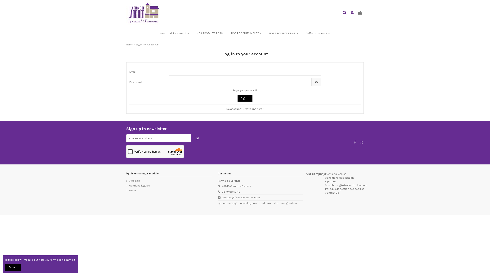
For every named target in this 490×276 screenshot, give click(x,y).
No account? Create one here (244, 109)
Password (135, 82)
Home (132, 190)
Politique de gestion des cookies (344, 189)
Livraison (134, 180)
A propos (330, 181)
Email (132, 71)
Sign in (245, 98)
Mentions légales (139, 185)
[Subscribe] (197, 138)
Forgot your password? (245, 90)
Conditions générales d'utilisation (346, 185)
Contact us (332, 192)
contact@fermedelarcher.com (241, 197)
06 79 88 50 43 (231, 191)
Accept (13, 267)
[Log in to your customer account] (352, 13)
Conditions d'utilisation (339, 177)
